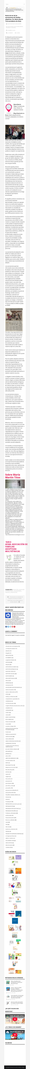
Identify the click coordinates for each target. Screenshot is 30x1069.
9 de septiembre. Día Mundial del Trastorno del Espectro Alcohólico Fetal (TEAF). (17, 996)
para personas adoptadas (11, 790)
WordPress (20, 1067)
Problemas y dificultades (11, 813)
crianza (7, 714)
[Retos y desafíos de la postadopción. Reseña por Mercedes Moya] (8, 982)
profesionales (9, 815)
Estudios (7, 732)
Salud (7, 822)
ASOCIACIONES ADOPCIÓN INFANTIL (13, 687)
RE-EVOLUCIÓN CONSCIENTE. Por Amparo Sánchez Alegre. (17, 1002)
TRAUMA (7, 831)
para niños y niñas (9, 785)
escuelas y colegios (10, 726)
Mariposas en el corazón (11, 767)
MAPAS (7, 762)
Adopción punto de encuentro (14, 24)
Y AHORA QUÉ (8, 847)
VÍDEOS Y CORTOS (9, 838)
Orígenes (7, 776)
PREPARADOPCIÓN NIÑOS (11, 810)
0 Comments (10, 33)
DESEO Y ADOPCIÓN (10, 717)
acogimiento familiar (10, 660)
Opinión (7, 774)
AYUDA (7, 694)
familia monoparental (10, 734)
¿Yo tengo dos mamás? (10, 648)
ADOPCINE (8, 662)
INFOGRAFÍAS (8, 751)
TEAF (7, 824)
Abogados (8, 653)
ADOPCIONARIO (9, 676)
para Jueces (8, 781)
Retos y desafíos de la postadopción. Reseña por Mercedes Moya (16, 982)
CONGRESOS (8, 708)
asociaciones (17, 591)
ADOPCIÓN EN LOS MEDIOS (11, 666)
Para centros (8, 778)
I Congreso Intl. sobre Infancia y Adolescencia (12, 746)
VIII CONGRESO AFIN (10, 840)
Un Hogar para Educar (10, 836)
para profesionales (10, 792)
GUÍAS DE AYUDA (9, 736)
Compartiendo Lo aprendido (12, 698)
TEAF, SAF (7, 826)
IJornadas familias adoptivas (12, 749)
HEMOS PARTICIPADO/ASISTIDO (12, 741)
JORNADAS (8, 753)
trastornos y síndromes (10, 829)
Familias (7, 592)
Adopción (8, 664)
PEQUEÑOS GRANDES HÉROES (12, 794)
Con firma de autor (10, 703)
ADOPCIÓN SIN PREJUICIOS (11, 669)
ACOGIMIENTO (9, 657)
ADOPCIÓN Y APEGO (10, 671)
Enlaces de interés (9, 721)
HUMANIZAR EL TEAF (10, 743)
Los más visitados (9, 760)
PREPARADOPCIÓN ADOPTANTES (12, 808)
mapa (6, 53)
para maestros (9, 783)
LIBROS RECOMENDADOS (11, 758)
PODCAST (8, 797)
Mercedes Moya (9, 769)
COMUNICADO (9, 701)
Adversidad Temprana (10, 678)
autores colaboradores (10, 692)
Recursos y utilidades (11, 27)
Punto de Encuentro (18, 26)
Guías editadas (9, 738)
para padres (8, 788)
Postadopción (8, 801)
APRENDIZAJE (8, 682)
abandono (8, 650)
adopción (15, 589)
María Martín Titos (9, 765)
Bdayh (23, 1067)
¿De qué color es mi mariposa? (12, 646)
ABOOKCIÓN (8, 655)
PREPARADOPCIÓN (9, 806)
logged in (13, 635)
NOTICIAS (7, 772)
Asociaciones (13, 7)
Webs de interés (9, 845)
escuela (7, 724)
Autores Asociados (10, 689)
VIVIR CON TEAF (9, 842)
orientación (13, 592)
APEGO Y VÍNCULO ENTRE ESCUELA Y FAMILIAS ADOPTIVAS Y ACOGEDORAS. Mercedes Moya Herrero (17, 989)
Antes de (7, 680)
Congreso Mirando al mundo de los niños (14, 705)
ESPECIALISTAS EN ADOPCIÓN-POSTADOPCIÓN (12, 729)
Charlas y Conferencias (10, 696)
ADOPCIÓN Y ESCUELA (10, 673)
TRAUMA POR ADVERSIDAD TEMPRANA (14, 833)
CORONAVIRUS (9, 710)
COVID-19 (7, 712)
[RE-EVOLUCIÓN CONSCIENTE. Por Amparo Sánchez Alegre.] (8, 1003)
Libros (7, 756)
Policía (7, 799)
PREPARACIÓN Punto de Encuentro (13, 804)
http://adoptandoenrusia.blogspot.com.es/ (15, 534)
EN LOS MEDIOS (9, 719)
